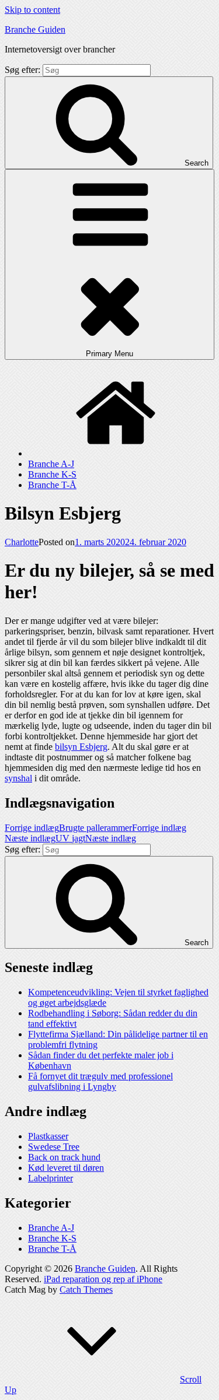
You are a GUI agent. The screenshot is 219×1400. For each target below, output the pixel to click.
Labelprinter (50, 1178)
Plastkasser (48, 1136)
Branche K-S (52, 474)
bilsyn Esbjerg (81, 747)
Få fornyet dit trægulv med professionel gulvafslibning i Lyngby (100, 1081)
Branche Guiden (35, 29)
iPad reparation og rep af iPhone (103, 1279)
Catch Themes (86, 1289)
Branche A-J (51, 464)
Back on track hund (64, 1157)
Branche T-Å (52, 485)
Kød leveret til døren (66, 1168)
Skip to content (32, 10)
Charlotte (22, 542)
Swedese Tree (53, 1147)
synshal (18, 778)
